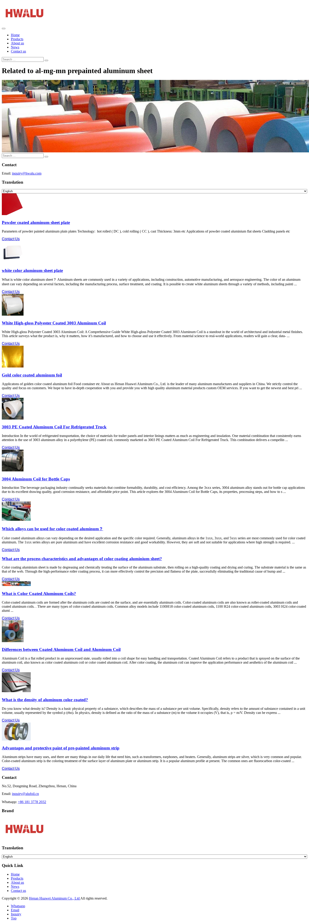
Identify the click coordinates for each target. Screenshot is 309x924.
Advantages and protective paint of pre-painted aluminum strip (60, 748)
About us (17, 43)
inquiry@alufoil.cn (25, 794)
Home (15, 35)
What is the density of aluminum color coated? (45, 699)
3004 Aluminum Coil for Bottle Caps (36, 479)
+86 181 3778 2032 (32, 802)
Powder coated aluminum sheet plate (36, 222)
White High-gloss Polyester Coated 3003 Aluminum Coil (54, 323)
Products (17, 39)
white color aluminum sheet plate (32, 270)
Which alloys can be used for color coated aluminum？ (52, 528)
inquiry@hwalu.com (26, 173)
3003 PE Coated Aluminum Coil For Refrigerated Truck (54, 427)
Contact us (18, 51)
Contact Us (11, 239)
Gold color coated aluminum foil (32, 375)
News (15, 47)
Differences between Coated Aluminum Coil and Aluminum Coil (61, 649)
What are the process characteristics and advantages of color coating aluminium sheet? (82, 558)
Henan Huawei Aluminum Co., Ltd (54, 898)
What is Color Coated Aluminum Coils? (39, 593)
